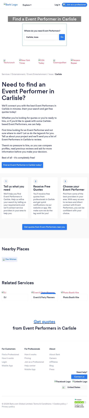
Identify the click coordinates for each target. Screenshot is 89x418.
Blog (51, 365)
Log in (57, 4)
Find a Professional (10, 354)
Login (4, 362)
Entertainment (18, 74)
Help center (29, 365)
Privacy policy (8, 406)
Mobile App (7, 365)
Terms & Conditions (42, 403)
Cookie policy (59, 403)
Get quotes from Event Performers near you (44, 227)
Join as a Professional (34, 362)
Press (51, 369)
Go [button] (62, 37)
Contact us (79, 376)
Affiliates (53, 362)
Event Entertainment (37, 74)
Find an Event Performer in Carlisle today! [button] (22, 165)
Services (6, 74)
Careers (53, 358)
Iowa (51, 74)
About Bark (54, 354)
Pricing (27, 358)
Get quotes (44, 321)
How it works (8, 358)
